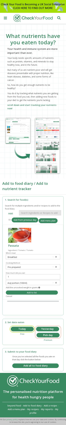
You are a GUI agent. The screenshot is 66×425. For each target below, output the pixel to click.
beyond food (14, 405)
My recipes (33, 409)
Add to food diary (32, 405)
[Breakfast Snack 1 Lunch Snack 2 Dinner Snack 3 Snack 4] (33, 256)
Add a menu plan (16, 409)
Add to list (32, 292)
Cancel (9, 296)
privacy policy (12, 419)
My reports (47, 409)
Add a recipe (50, 405)
